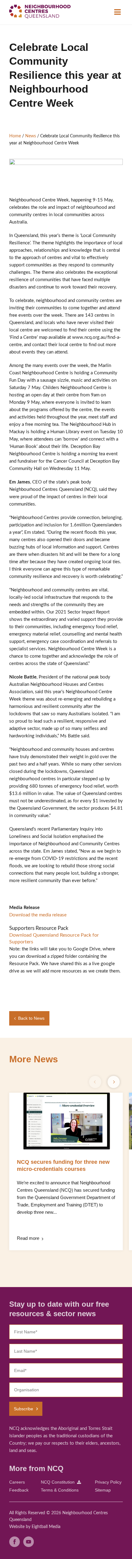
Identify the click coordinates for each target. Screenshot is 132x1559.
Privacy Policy (108, 1482)
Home (15, 136)
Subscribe (23, 1408)
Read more (28, 1238)
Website (17, 1527)
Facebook (14, 1541)
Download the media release (38, 915)
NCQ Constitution (58, 1482)
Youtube (28, 1541)
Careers (17, 1482)
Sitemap (103, 1490)
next (113, 1082)
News (30, 136)
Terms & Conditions (60, 1490)
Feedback (19, 1490)
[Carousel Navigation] (104, 1082)
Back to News (31, 1018)
